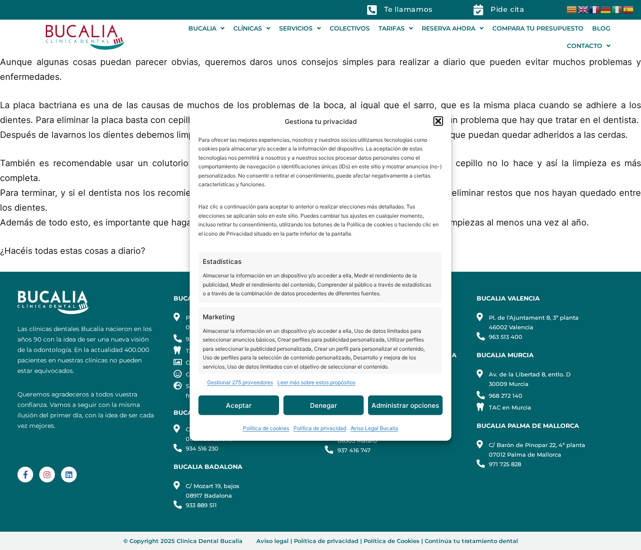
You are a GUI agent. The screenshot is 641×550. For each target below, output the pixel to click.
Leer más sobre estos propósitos (316, 382)
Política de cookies (266, 428)
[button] (438, 121)
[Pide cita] (478, 9)
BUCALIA (202, 28)
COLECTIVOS (350, 28)
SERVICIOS (296, 28)
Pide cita (508, 9)
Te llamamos (408, 9)
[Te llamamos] (372, 9)
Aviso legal (272, 540)
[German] (606, 8)
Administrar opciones (405, 405)
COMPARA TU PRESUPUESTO (537, 28)
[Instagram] (47, 474)
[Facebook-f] (25, 474)
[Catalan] (572, 8)
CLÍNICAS (247, 28)
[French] (594, 8)
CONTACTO (584, 46)
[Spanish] (628, 8)
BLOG (601, 28)
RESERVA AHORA (448, 28)
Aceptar (239, 405)
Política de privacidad (319, 428)
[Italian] (617, 8)
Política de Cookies (391, 540)
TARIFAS (391, 28)
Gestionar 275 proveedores (240, 382)
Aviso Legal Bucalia (374, 428)
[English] (583, 8)
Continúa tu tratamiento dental (471, 540)
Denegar (323, 405)
